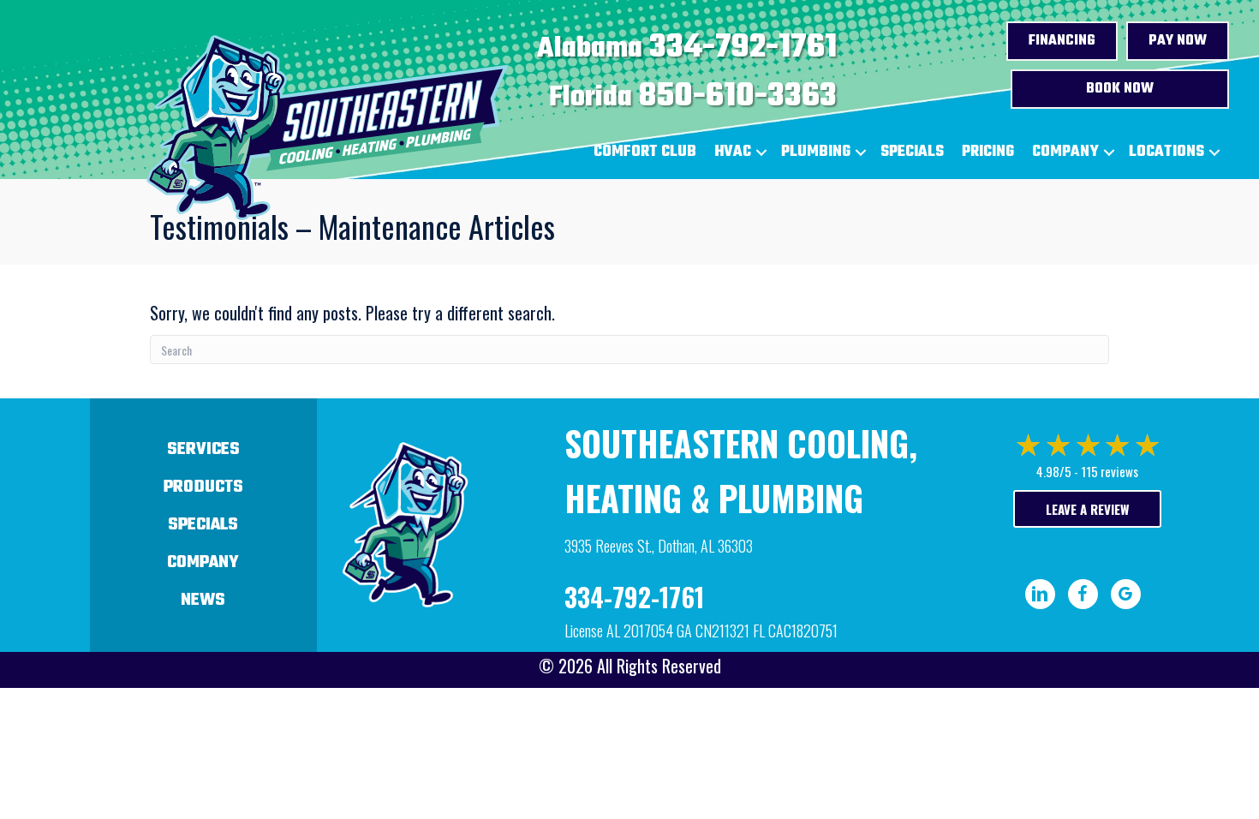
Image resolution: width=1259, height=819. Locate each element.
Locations (1166, 152)
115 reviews (1109, 471)
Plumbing (815, 152)
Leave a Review (1087, 508)
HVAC (732, 152)
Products (203, 487)
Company (1065, 152)
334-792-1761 (743, 48)
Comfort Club (645, 152)
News (203, 600)
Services (203, 449)
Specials (912, 152)
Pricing (988, 152)
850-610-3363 (738, 97)
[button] (761, 152)
